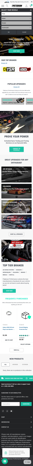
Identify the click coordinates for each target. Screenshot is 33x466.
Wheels (5, 275)
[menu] (2, 6)
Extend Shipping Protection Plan (23, 328)
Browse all (4, 63)
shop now (9, 291)
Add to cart (9, 340)
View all (16, 350)
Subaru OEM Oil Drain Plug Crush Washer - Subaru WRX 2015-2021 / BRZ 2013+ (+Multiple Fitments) (9, 328)
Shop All (11, 275)
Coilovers (7, 186)
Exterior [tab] (25, 365)
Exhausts (19, 270)
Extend (21, 324)
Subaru (5, 324)
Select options (25, 344)
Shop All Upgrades (16, 234)
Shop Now (16, 51)
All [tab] (5, 365)
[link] (9, 315)
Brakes (30, 100)
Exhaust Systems (10, 202)
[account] (26, 6)
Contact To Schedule (16, 149)
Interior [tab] (15, 365)
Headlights (7, 100)
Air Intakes (7, 169)
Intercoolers (8, 217)
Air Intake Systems (8, 270)
